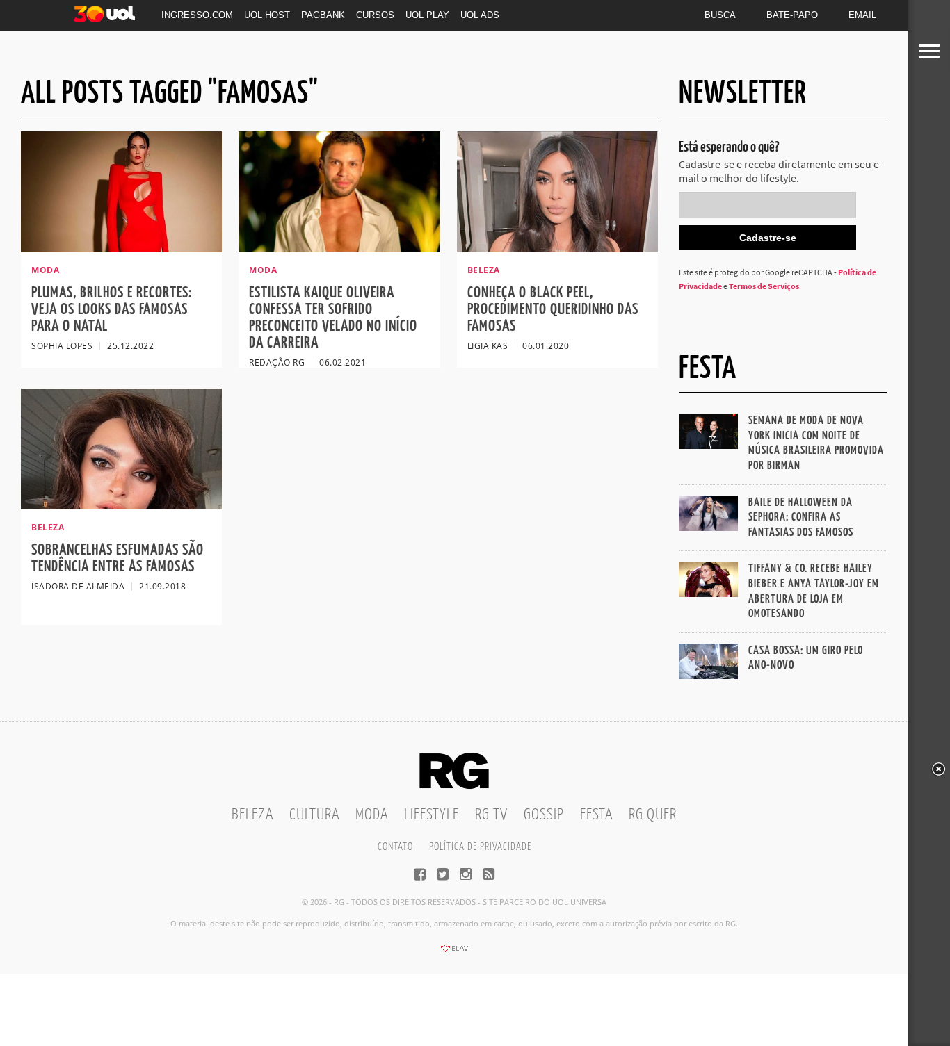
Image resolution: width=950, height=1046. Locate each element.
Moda (371, 815)
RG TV (491, 815)
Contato (395, 847)
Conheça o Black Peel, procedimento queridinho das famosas (552, 309)
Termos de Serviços (764, 286)
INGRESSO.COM (197, 15)
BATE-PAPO (792, 15)
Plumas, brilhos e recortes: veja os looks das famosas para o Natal (111, 309)
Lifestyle (431, 815)
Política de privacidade (480, 847)
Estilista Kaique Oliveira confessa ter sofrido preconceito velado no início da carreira (333, 318)
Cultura (314, 815)
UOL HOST (267, 15)
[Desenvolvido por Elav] (454, 953)
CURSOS (375, 15)
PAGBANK (323, 15)
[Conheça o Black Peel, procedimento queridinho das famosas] (557, 248)
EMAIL (862, 15)
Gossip (544, 815)
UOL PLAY (427, 15)
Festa (596, 815)
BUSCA (720, 15)
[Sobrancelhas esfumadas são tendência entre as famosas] (121, 505)
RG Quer (653, 815)
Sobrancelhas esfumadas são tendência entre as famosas (117, 558)
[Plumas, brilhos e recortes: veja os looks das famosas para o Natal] (121, 248)
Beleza (252, 815)
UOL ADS (479, 15)
